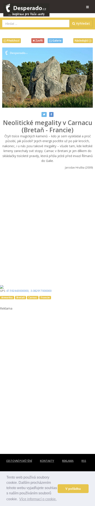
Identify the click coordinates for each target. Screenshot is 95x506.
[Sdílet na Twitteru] (44, 114)
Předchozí (12, 40)
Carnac (32, 297)
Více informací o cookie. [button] (38, 499)
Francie (45, 297)
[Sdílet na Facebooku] (51, 114)
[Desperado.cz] (26, 7)
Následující (82, 40)
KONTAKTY (47, 461)
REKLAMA (68, 461)
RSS (84, 461)
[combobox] (36, 23)
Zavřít (39, 40)
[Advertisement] (47, 226)
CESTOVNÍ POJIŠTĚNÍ (19, 461)
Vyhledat (82, 23)
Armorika (7, 297)
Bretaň (20, 297)
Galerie (56, 40)
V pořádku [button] (73, 488)
